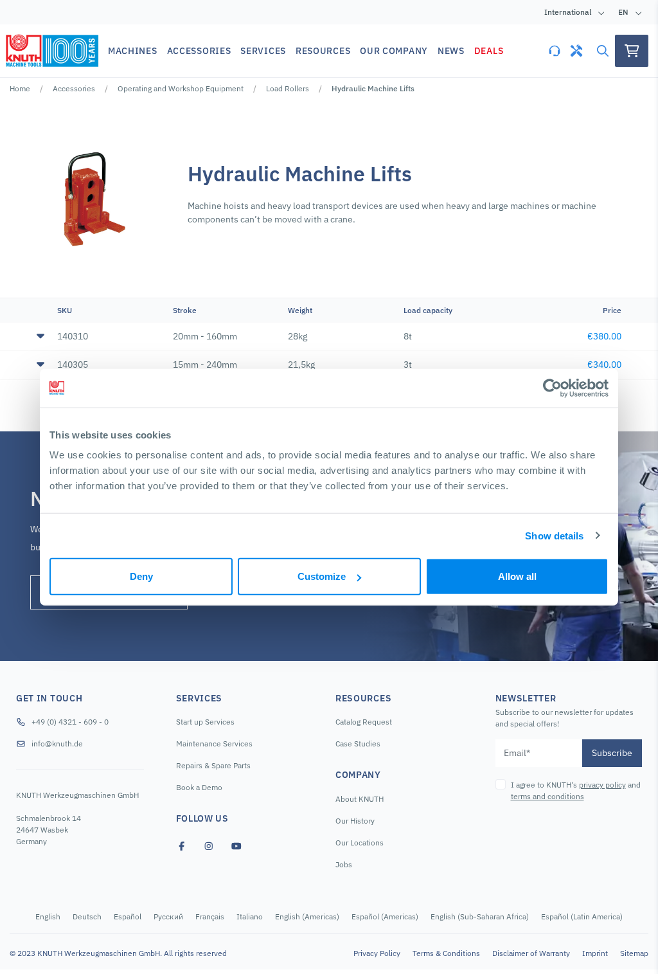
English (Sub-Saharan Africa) (480, 916)
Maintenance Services (214, 743)
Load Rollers (287, 88)
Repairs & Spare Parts (213, 765)
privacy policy (602, 784)
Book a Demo (199, 787)
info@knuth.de (57, 743)
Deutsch (87, 916)
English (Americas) (307, 916)
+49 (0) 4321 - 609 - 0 (70, 721)
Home (20, 88)
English (47, 916)
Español (127, 916)
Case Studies (357, 743)
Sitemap (634, 953)
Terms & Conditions (446, 953)
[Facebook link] (182, 846)
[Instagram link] (209, 846)
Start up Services (205, 721)
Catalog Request (363, 721)
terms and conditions (547, 796)
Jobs (343, 864)
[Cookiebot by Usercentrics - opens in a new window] (552, 387)
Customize (322, 576)
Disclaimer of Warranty (531, 953)
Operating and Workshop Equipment (181, 88)
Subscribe (612, 753)
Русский (168, 916)
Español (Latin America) (582, 916)
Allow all (517, 576)
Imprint (595, 953)
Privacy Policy (376, 953)
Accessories (74, 88)
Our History (355, 820)
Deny (141, 576)
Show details (554, 535)
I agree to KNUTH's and (576, 790)
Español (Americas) (384, 916)
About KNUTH (359, 799)
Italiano (249, 916)
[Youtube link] (236, 846)
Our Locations (359, 842)
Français (209, 916)
